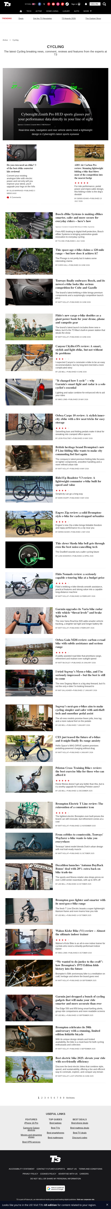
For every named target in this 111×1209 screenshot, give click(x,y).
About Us (72, 1169)
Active (39, 11)
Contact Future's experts (51, 1169)
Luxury (66, 11)
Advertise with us (67, 1174)
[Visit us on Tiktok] (67, 4)
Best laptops (55, 1123)
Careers (84, 1174)
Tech (29, 11)
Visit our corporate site (85, 1199)
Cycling (15, 40)
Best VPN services (31, 1142)
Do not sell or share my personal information (55, 1179)
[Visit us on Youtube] (53, 4)
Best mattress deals (79, 1128)
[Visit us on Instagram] (58, 4)
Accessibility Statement (22, 1169)
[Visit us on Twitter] (44, 4)
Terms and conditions (90, 1169)
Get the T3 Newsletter (42, 18)
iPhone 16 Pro (31, 1123)
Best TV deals (79, 1133)
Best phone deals (79, 1123)
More (86, 11)
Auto (76, 11)
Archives (70, 1098)
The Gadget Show (93, 18)
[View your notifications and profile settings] (86, 4)
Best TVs (55, 1128)
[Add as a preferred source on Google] (55, 1188)
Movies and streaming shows (31, 1136)
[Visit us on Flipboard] (62, 4)
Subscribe (94, 4)
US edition (50, 1205)
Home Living (52, 11)
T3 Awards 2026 (69, 18)
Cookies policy (48, 1174)
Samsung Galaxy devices (31, 1129)
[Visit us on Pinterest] (48, 4)
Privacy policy (30, 1174)
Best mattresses (55, 1138)
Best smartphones (55, 1133)
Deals (21, 18)
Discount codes (79, 1138)
